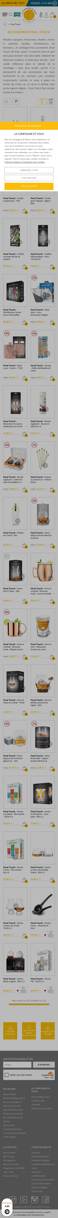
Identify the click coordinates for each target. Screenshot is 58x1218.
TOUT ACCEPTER (29, 186)
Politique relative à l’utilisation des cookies (25, 162)
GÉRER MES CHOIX (29, 170)
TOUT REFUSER (29, 178)
